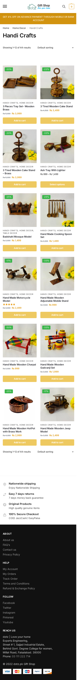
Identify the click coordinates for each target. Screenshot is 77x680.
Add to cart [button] (20, 120)
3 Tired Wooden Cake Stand (56, 106)
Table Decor (10, 233)
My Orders (9, 573)
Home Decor (19, 28)
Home (6, 28)
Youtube (8, 622)
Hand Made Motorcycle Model (16, 299)
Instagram (9, 612)
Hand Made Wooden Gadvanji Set (52, 366)
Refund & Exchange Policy (19, 588)
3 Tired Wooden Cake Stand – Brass (19, 172)
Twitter (7, 607)
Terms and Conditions (16, 583)
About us (8, 540)
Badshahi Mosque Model (17, 236)
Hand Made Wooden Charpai (19, 364)
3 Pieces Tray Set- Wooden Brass (18, 108)
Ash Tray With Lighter (52, 170)
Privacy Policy (11, 554)
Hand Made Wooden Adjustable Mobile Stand (54, 299)
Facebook (9, 602)
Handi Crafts (10, 103)
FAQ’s (6, 544)
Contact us (9, 549)
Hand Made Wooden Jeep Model (55, 430)
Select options (57, 184)
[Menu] (8, 6)
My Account (10, 569)
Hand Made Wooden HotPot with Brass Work (19, 430)
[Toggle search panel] (64, 6)
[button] (71, 6)
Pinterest (8, 617)
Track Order (10, 578)
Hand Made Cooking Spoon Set (56, 235)
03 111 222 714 (21, 656)
